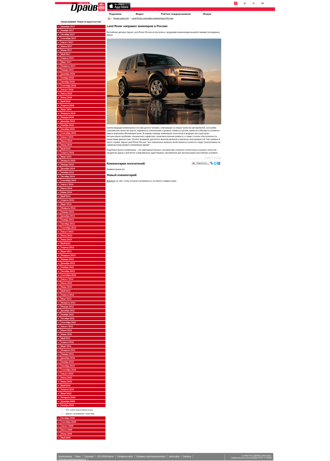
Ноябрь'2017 (67, 30)
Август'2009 (67, 426)
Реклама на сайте (125, 456)
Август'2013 (67, 232)
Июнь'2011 (66, 334)
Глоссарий (89, 456)
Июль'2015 (66, 141)
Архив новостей (121, 18)
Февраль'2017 (68, 66)
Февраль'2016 (68, 113)
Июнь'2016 (66, 97)
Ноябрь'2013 (67, 220)
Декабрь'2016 (68, 74)
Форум (207, 14)
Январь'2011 (67, 354)
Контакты (187, 456)
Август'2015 (67, 137)
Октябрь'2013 (68, 224)
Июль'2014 (66, 188)
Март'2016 (66, 109)
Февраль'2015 (68, 161)
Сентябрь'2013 (68, 228)
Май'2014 (65, 196)
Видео (140, 14)
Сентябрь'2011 (68, 322)
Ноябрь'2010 (67, 362)
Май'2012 (65, 291)
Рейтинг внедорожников (176, 14)
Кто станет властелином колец (77, 410)
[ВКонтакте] (219, 163)
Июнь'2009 (66, 434)
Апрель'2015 (67, 153)
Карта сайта (174, 456)
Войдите (111, 181)
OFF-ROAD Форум (105, 456)
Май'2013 (65, 243)
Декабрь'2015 (68, 121)
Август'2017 (67, 42)
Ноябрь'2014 (67, 172)
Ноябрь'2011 (67, 314)
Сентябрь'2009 (68, 422)
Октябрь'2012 (68, 271)
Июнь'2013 (66, 239)
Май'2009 (65, 438)
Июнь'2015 (66, 145)
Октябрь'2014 (68, 176)
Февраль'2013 (68, 255)
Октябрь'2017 (68, 34)
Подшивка (115, 14)
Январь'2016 (67, 117)
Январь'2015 (67, 165)
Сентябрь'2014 (68, 180)
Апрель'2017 (67, 58)
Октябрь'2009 (68, 418)
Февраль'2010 (68, 397)
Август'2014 (67, 184)
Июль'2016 (66, 93)
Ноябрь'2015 (67, 125)
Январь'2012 (67, 307)
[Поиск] (253, 4)
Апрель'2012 (67, 295)
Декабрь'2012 (68, 263)
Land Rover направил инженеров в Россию (152, 18)
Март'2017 (66, 62)
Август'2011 (67, 326)
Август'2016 (67, 90)
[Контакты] (262, 4)
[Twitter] (215, 163)
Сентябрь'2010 (68, 370)
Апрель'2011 (67, 342)
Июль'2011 (66, 330)
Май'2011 (65, 338)
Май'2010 (65, 385)
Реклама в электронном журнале (150, 456)
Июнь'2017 (66, 50)
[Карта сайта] (244, 4)
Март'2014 (66, 204)
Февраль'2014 (68, 208)
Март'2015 (66, 157)
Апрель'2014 (67, 200)
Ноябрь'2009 (67, 405)
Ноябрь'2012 (67, 267)
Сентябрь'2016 (68, 86)
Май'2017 (65, 54)
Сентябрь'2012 (68, 275)
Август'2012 (67, 279)
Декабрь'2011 (68, 311)
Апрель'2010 (67, 389)
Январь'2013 (67, 259)
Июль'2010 (66, 378)
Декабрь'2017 (68, 26)
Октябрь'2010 (68, 366)
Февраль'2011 (68, 350)
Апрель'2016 (67, 105)
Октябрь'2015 (68, 129)
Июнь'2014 (66, 192)
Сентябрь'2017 (68, 38)
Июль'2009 (66, 430)
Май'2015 (65, 149)
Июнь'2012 (66, 287)
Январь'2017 (67, 70)
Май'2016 (65, 101)
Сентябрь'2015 (68, 133)
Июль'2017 (66, 46)
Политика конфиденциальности (72, 459)
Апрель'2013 (67, 247)
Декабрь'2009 (68, 401)
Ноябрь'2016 (67, 78)
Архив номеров (65, 456)
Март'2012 (66, 299)
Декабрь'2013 (68, 216)
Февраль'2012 (68, 303)
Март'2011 (66, 346)
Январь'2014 (67, 212)
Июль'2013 (66, 236)
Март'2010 (66, 393)
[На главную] (235, 4)
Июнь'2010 (66, 382)
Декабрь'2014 (68, 168)
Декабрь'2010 (68, 358)
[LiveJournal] (211, 163)
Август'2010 (67, 374)
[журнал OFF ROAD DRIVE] (87, 12)
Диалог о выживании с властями (77, 414)
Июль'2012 (66, 283)
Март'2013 (66, 251)
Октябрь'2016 (68, 82)
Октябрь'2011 (68, 318)
